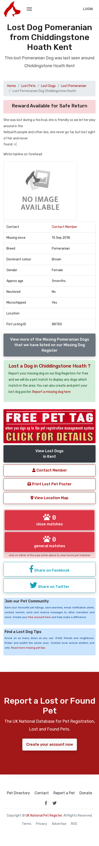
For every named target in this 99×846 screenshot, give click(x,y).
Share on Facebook (51, 570)
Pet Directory (18, 793)
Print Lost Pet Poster (51, 484)
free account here (39, 617)
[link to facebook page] (46, 803)
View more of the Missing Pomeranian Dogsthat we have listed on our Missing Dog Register (49, 345)
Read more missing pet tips (28, 647)
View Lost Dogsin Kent (49, 454)
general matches (49, 541)
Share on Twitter (53, 586)
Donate (85, 793)
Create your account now (49, 744)
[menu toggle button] (29, 9)
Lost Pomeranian (73, 86)
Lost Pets (28, 86)
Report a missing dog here (51, 392)
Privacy (41, 824)
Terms (26, 824)
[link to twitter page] (55, 803)
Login (88, 9)
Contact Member (64, 227)
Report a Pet (64, 793)
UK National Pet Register (44, 815)
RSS (74, 824)
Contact (42, 793)
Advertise (59, 824)
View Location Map (50, 498)
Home (11, 86)
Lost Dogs (48, 86)
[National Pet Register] (12, 9)
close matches (49, 519)
